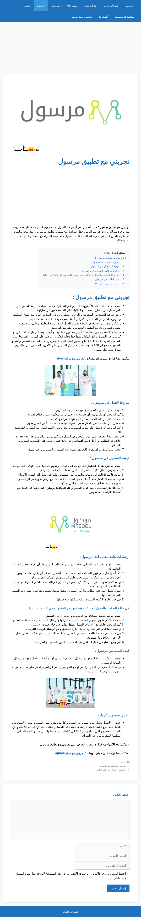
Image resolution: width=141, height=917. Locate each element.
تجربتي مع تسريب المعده (113, 765)
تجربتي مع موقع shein (70, 358)
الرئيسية (129, 5)
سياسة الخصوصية (124, 16)
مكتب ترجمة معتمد (82, 16)
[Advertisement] (70, 46)
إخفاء (108, 252)
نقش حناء (72, 5)
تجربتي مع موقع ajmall (69, 753)
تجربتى (41, 5)
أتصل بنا (103, 16)
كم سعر (56, 5)
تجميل (27, 5)
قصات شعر (90, 5)
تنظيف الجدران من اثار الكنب (111, 769)
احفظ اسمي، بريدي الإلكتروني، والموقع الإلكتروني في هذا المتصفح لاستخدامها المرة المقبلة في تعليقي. (71, 875)
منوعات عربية (110, 5)
